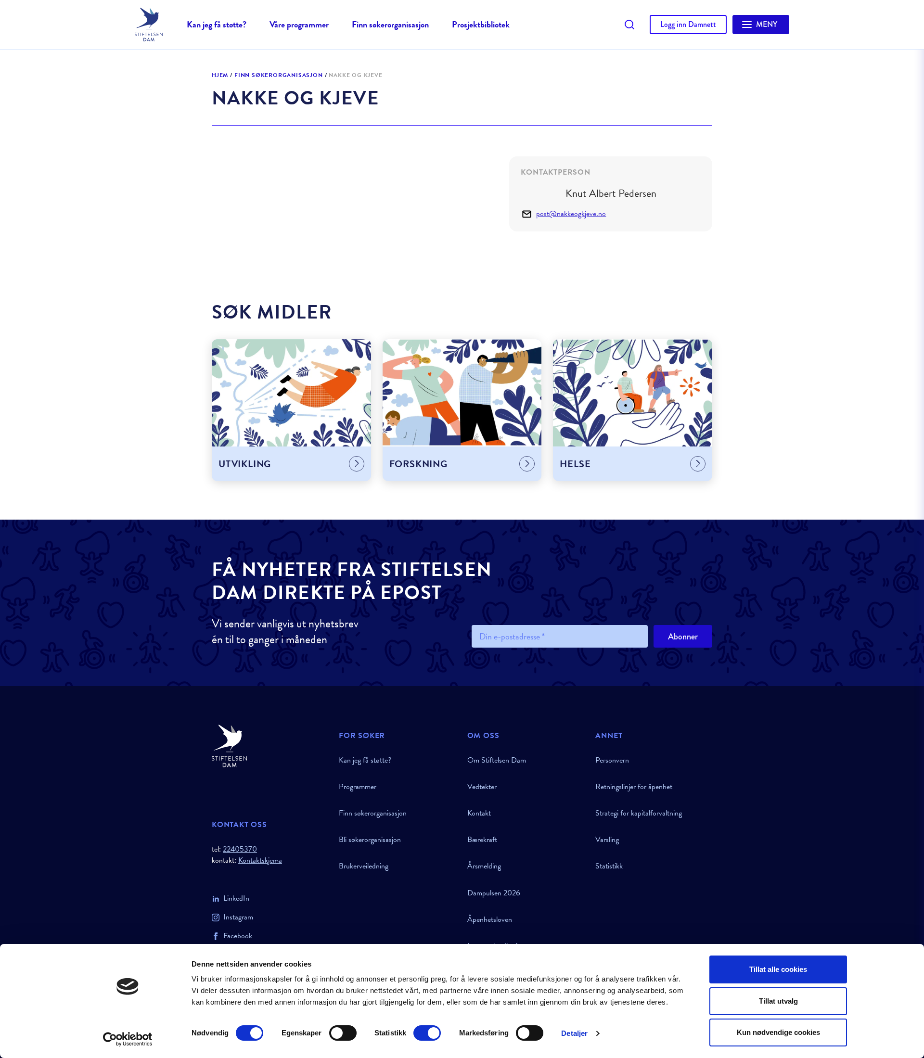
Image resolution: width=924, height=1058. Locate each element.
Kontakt (479, 813)
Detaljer (574, 1033)
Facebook (237, 936)
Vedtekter (482, 786)
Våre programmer (299, 24)
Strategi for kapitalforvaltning (638, 813)
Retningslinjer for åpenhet (633, 786)
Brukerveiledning (363, 866)
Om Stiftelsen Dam (496, 760)
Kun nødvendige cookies (778, 1032)
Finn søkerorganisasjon (390, 24)
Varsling (607, 839)
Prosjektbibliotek (481, 24)
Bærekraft (482, 839)
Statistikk (609, 866)
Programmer (357, 786)
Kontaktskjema (260, 860)
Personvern (612, 760)
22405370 (240, 849)
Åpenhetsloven (489, 919)
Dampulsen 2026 (493, 893)
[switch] (343, 1033)
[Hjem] (269, 746)
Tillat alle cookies (778, 969)
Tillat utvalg (778, 1001)
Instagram (238, 917)
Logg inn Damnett (688, 24)
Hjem (220, 75)
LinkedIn (236, 898)
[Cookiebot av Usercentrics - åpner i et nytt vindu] (128, 1039)
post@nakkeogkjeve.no (571, 213)
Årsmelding (484, 866)
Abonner (683, 636)
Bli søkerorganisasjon (370, 839)
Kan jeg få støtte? (216, 24)
